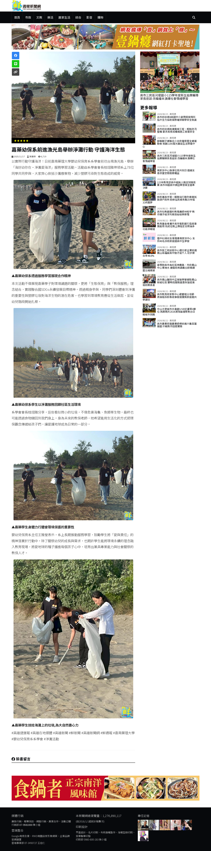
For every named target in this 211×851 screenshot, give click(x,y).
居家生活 (64, 17)
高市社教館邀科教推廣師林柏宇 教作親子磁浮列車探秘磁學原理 (176, 213)
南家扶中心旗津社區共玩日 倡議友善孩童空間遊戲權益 (176, 171)
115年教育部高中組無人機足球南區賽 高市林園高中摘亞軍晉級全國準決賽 (169, 185)
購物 (100, 17)
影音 (89, 17)
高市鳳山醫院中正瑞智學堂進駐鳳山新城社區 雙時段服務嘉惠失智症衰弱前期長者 (170, 282)
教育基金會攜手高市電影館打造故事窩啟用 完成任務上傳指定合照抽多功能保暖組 (170, 226)
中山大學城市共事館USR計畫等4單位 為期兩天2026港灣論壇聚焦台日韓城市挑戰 (169, 311)
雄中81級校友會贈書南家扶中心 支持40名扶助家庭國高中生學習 (176, 239)
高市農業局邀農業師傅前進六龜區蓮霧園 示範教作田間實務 (177, 325)
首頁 (17, 17)
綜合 (78, 17)
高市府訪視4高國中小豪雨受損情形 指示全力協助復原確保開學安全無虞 (177, 118)
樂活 (50, 17)
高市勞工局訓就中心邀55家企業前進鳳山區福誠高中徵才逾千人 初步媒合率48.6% (170, 252)
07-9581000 (25, 824)
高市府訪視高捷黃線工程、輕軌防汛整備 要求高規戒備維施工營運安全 (177, 130)
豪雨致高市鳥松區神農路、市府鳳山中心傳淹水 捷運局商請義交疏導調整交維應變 (170, 267)
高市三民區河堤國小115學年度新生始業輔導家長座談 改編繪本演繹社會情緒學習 (169, 97)
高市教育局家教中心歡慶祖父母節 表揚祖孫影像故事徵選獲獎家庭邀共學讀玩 (170, 296)
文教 (39, 17)
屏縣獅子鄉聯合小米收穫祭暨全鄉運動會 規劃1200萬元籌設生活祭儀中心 (170, 143)
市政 (28, 17)
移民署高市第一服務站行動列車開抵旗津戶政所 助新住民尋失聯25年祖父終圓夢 (170, 199)
